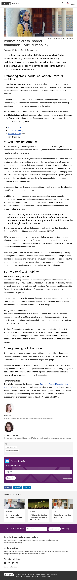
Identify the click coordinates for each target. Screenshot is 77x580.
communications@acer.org (13, 543)
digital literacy (11, 447)
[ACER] (9, 575)
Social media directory (12, 567)
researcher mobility (15, 130)
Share (7, 487)
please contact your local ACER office (32, 554)
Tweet (16, 487)
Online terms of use (43, 574)
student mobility (14, 127)
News (15, 3)
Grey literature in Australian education (14, 516)
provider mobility (14, 134)
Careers (54, 574)
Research (7, 50)
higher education (12, 451)
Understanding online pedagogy (62, 516)
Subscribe (10, 478)
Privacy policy (67, 478)
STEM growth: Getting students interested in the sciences (38, 517)
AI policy (31, 574)
